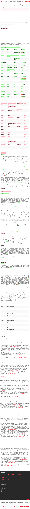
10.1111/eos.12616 (24, 459)
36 (17, 284)
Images (11, 1)
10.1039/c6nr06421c (20, 407)
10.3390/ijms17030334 (11, 425)
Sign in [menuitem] (23, 1)
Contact (1, 490)
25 (18, 251)
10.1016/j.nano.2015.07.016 (22, 433)
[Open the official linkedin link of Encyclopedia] (4, 479)
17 (18, 217)
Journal (13, 1)
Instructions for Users (3, 488)
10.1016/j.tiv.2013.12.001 (22, 357)
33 (9, 267)
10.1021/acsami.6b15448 (20, 436)
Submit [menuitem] (28, 1)
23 (28, 249)
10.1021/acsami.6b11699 (14, 396)
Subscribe (3, 477)
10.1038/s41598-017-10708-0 (12, 373)
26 (6, 253)
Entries (6, 1)
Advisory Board (2, 487)
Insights (18, 1)
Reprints (15, 1)
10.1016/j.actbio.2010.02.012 (15, 346)
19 (16, 231)
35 (27, 279)
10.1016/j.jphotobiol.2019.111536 (11, 429)
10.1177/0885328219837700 (8, 350)
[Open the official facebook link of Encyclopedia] (8, 479)
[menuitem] (25, 1)
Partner (1, 491)
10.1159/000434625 (22, 393)
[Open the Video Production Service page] (28, 499)
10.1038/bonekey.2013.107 (17, 404)
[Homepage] (1, 1)
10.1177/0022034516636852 (9, 465)
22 (20, 243)
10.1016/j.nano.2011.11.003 (21, 354)
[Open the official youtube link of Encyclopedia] (6, 479)
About (20, 1)
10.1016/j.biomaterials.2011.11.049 (16, 370)
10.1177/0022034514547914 (11, 462)
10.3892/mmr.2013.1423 (15, 367)
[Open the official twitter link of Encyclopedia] (3, 479)
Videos (9, 1)
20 (12, 238)
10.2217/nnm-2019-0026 (18, 439)
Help (1, 489)
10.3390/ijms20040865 (21, 409)
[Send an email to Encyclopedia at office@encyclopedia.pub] (1, 479)
